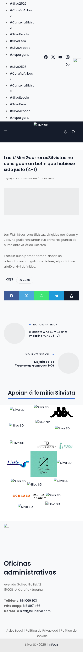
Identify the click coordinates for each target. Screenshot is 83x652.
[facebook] (46, 57)
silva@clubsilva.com (35, 611)
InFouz (53, 644)
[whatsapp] (68, 64)
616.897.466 (31, 606)
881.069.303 (28, 600)
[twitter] (53, 57)
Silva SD (24, 280)
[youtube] (60, 57)
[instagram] (68, 57)
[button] (18, 59)
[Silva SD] (41, 132)
